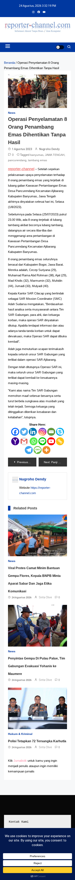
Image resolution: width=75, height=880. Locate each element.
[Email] (51, 432)
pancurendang (17, 160)
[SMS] (38, 450)
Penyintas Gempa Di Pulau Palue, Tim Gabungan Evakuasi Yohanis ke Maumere (36, 666)
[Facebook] (15, 432)
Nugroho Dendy (49, 149)
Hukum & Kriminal (20, 733)
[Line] (42, 441)
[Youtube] (51, 441)
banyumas (36, 154)
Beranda (9, 62)
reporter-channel (21, 169)
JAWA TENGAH (54, 154)
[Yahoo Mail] (15, 441)
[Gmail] (24, 441)
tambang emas (37, 160)
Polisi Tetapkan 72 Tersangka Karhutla (37, 741)
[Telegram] (29, 450)
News (11, 112)
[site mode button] (60, 47)
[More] (46, 450)
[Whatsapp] (34, 441)
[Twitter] (24, 432)
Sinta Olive (45, 597)
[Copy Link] (60, 441)
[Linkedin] (33, 432)
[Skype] (60, 432)
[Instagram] (42, 432)
